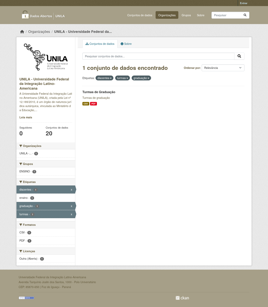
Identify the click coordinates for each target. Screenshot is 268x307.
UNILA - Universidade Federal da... (83, 31)
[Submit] (245, 15)
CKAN (182, 298)
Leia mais (25, 117)
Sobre (200, 15)
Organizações (167, 15)
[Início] (22, 31)
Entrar (243, 3)
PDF (93, 103)
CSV (86, 103)
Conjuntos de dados (139, 15)
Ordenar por (192, 68)
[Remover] (110, 78)
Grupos (186, 15)
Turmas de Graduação (98, 92)
